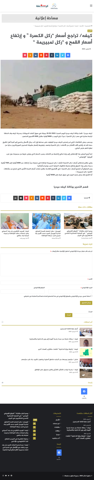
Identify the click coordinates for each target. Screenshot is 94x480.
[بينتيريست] (46, 55)
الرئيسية (88, 26)
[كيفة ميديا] (47, 6)
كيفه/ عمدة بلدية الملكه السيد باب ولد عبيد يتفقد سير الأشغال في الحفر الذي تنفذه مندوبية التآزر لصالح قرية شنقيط (15, 447)
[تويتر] (62, 55)
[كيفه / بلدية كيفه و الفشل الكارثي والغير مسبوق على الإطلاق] (86, 373)
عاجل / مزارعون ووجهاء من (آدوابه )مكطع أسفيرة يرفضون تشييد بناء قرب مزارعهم (49, 359)
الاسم (90, 279)
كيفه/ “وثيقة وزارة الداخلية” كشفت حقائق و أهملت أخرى (58, 349)
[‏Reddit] (41, 55)
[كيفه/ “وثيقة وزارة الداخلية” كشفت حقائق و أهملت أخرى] (86, 352)
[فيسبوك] (68, 55)
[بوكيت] (25, 55)
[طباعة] (15, 198)
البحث (90, 312)
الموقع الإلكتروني (39, 287)
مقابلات (57, 427)
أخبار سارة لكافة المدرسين (69, 329)
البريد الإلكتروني (86, 287)
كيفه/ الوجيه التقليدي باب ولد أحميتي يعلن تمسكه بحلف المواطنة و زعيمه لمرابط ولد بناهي (15, 233)
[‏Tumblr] (52, 55)
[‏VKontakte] (35, 55)
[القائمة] (91, 6)
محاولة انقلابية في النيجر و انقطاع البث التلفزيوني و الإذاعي (16, 440)
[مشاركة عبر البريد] (21, 198)
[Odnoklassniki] (30, 55)
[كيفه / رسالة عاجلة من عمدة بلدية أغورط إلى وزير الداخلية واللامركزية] (86, 342)
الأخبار (81, 26)
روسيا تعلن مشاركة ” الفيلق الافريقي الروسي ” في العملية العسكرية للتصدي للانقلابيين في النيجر (78, 233)
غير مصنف (56, 423)
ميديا (58, 434)
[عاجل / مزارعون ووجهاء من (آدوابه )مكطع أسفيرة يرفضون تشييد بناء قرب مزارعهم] (86, 362)
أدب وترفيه (56, 438)
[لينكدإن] (57, 55)
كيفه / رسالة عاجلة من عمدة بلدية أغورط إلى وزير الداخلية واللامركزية (53, 339)
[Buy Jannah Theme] (47, 19)
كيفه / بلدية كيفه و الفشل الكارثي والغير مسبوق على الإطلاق (56, 369)
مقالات (57, 431)
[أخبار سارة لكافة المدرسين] (86, 332)
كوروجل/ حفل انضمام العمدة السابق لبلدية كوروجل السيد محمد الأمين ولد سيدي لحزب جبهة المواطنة (48, 233)
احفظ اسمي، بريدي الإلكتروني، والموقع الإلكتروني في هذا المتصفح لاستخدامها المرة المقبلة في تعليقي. (57, 296)
